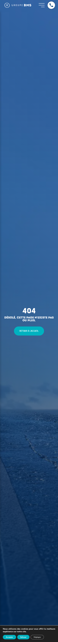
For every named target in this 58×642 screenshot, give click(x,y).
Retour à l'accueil (29, 330)
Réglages (37, 637)
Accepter (9, 637)
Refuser (23, 637)
